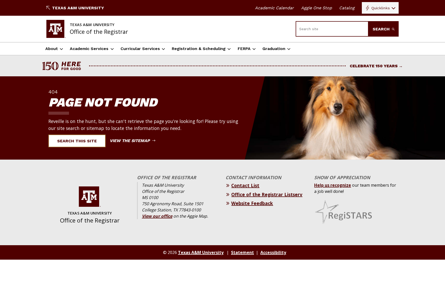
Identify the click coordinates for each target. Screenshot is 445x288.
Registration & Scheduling (199, 48)
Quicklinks (380, 8)
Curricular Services (140, 48)
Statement (242, 252)
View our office (157, 216)
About (51, 48)
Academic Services (89, 48)
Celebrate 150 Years (374, 65)
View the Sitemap (130, 140)
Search (382, 29)
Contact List (245, 185)
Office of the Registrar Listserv (266, 194)
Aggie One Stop (316, 7)
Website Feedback (252, 203)
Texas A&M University (78, 7)
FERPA (244, 48)
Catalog (347, 7)
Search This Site (77, 140)
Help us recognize (332, 185)
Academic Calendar (274, 7)
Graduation (273, 48)
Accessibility (273, 252)
